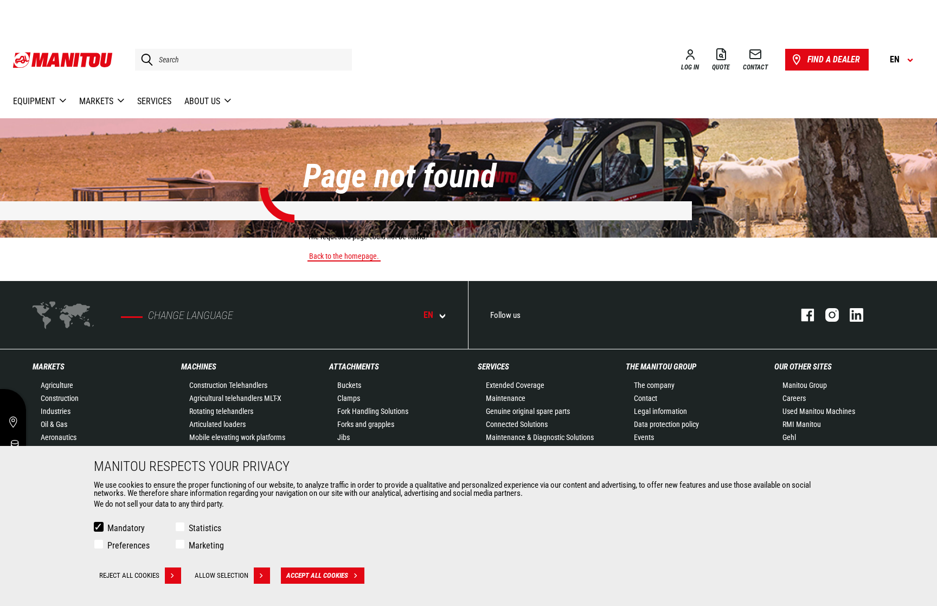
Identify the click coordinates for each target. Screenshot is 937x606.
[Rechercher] (144, 60)
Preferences (128, 545)
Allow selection (221, 575)
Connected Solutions (517, 424)
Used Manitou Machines (818, 411)
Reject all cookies (129, 575)
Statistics (205, 528)
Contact (645, 398)
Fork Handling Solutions (372, 411)
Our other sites (803, 367)
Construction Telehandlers (228, 385)
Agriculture (57, 385)
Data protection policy (666, 424)
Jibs (343, 437)
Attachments (354, 367)
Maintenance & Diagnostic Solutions (540, 437)
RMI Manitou (801, 424)
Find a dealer (833, 59)
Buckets (349, 385)
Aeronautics (58, 437)
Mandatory (126, 528)
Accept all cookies (317, 575)
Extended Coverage (515, 385)
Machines (198, 367)
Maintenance (505, 398)
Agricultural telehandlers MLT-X (235, 398)
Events (644, 437)
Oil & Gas (54, 424)
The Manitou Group (661, 367)
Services (493, 367)
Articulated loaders (217, 424)
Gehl (789, 437)
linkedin (851, 315)
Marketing (206, 545)
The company (654, 385)
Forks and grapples (365, 424)
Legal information (660, 411)
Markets (49, 367)
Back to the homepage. (344, 256)
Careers (794, 398)
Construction (60, 398)
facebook (802, 315)
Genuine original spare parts (528, 411)
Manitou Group (804, 385)
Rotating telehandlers (221, 411)
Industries (55, 411)
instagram (826, 315)
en (428, 315)
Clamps (348, 398)
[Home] (63, 60)
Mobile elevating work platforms (237, 437)
